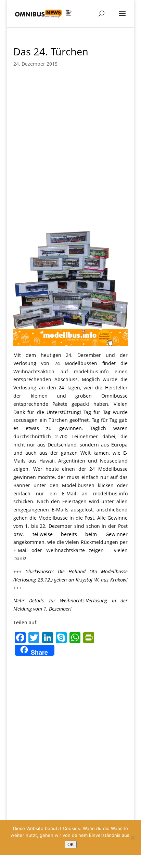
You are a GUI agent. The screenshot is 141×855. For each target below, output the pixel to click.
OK (70, 844)
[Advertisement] (70, 147)
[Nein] (132, 837)
